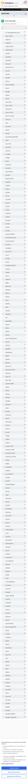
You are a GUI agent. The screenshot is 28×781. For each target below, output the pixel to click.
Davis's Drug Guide (10, 21)
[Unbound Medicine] (25, 2)
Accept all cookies (14, 768)
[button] (24, 10)
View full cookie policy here (7, 763)
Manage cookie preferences (14, 776)
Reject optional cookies (14, 772)
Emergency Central (10, 2)
